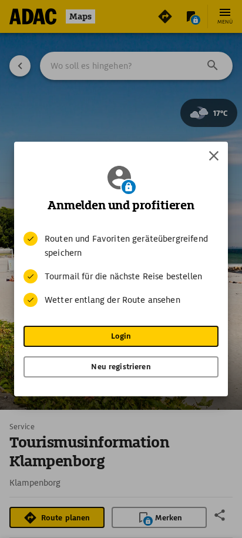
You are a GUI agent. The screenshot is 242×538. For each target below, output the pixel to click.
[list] (121, 269)
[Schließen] (214, 156)
